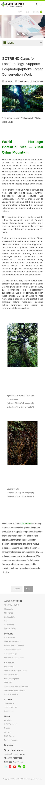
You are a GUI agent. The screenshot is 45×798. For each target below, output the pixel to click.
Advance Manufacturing (14, 657)
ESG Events (9, 736)
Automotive (8, 666)
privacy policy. (36, 779)
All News (7, 720)
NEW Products (10, 724)
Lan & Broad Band (11, 674)
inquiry (37, 12)
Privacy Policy (10, 629)
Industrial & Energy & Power (15, 670)
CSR (6, 621)
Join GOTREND (11, 707)
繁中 (20, 12)
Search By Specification (14, 646)
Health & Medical (11, 694)
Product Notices (10, 740)
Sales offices (9, 703)
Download (9, 745)
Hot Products (9, 638)
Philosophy (8, 609)
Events (7, 728)
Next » (28, 589)
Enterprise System (11, 678)
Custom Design (10, 654)
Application (9, 662)
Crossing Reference (12, 650)
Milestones (8, 613)
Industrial (8, 682)
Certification (9, 625)
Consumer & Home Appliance (16, 686)
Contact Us (8, 711)
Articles (7, 732)
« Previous (16, 589)
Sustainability (9, 617)
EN (27, 12)
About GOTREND (11, 605)
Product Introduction (12, 642)
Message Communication (14, 690)
